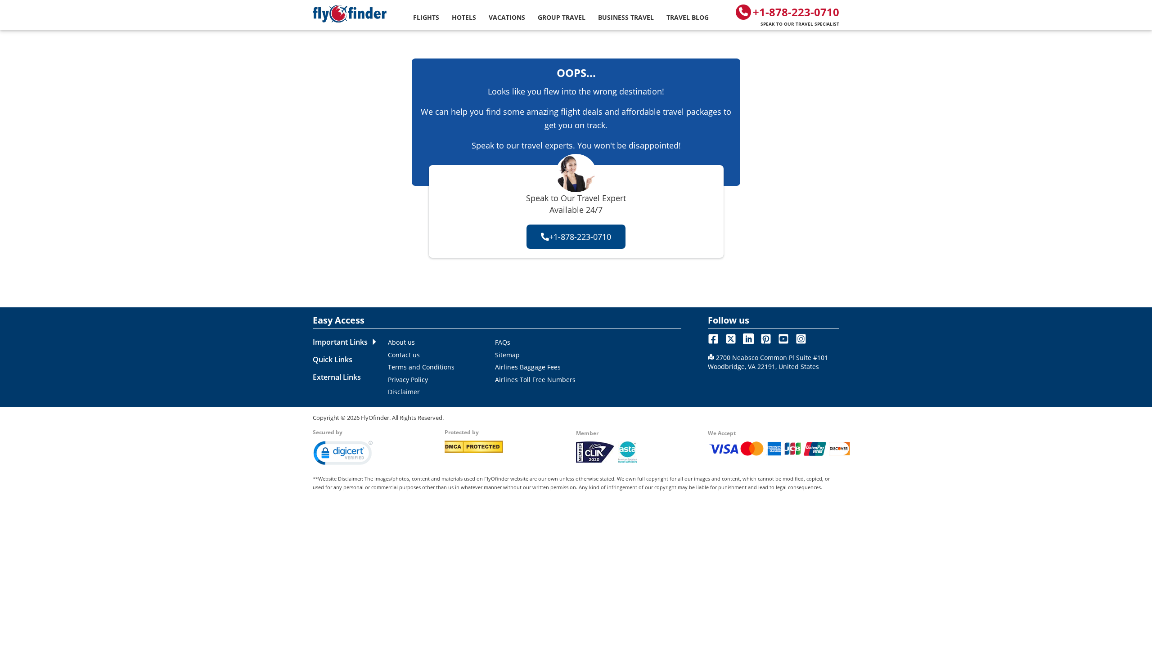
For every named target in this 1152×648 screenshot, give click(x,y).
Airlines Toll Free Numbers (535, 379)
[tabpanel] (531, 366)
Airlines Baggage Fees (528, 367)
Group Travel (561, 17)
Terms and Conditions (421, 367)
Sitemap (507, 355)
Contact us (404, 355)
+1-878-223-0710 (796, 15)
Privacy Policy (408, 379)
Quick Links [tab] (332, 359)
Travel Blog (687, 17)
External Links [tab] (337, 377)
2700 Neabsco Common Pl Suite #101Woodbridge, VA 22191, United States (768, 362)
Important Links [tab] (340, 342)
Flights (426, 17)
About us (401, 342)
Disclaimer (404, 391)
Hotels (464, 17)
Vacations (507, 17)
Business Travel (626, 17)
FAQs (502, 342)
